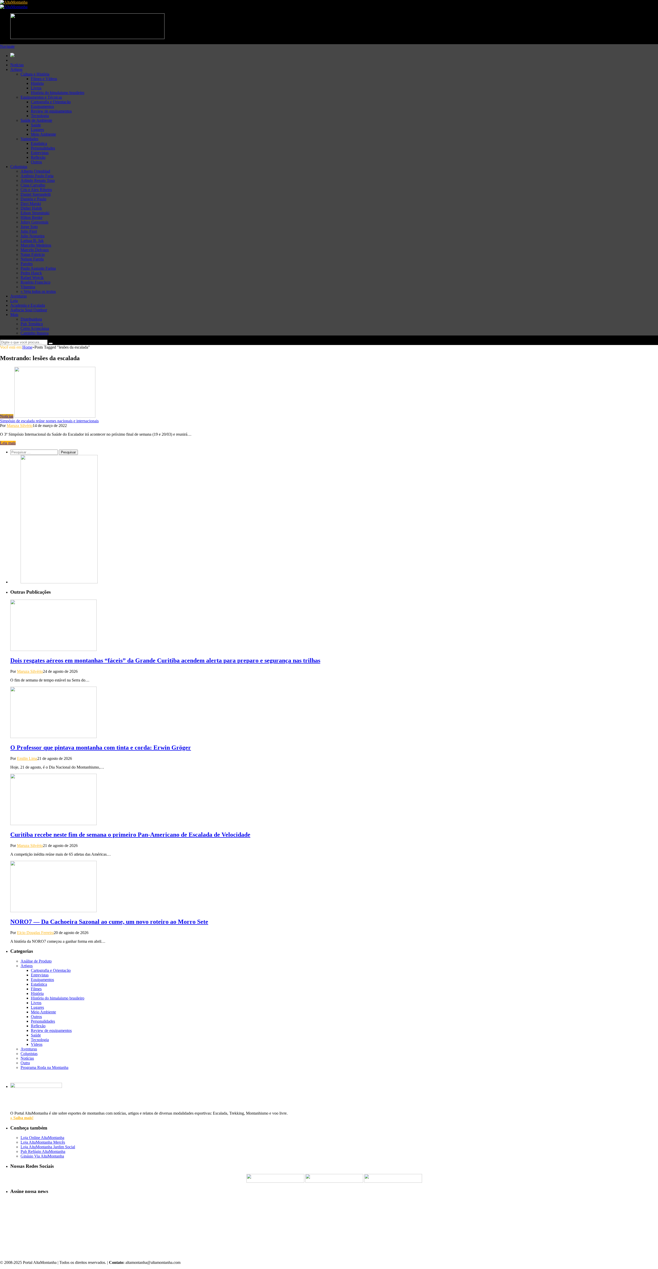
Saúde (36, 125)
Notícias (17, 65)
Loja (14, 300)
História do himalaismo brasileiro (57, 92)
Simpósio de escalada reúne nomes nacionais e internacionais (49, 421)
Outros (36, 162)
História (37, 83)
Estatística (39, 143)
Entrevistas (40, 153)
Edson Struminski (35, 213)
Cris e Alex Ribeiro (36, 190)
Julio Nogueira (32, 236)
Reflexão (38, 157)
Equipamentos (42, 106)
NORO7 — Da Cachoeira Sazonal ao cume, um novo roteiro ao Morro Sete (109, 921)
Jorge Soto (29, 227)
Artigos (16, 69)
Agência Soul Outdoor (28, 310)
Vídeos (36, 1044)
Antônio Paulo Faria (37, 176)
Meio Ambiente (43, 134)
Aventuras (18, 296)
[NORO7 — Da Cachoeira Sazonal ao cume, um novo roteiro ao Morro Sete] (53, 911)
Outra (25, 1063)
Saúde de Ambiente (36, 120)
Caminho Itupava (35, 333)
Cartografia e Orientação (51, 102)
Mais (14, 314)
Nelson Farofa (32, 259)
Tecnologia (40, 116)
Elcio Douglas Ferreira (35, 932)
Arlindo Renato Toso (38, 180)
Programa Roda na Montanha (44, 1067)
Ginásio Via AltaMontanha (42, 1156)
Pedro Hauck (31, 273)
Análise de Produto (36, 961)
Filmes (36, 989)
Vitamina (28, 287)
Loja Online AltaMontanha (42, 1137)
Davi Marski (31, 203)
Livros (36, 88)
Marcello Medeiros (36, 245)
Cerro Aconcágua (35, 328)
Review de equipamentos (51, 111)
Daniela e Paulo (33, 199)
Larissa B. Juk (32, 240)
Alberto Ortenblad (35, 171)
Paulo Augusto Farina (38, 268)
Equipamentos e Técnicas (41, 97)
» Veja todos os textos (38, 291)
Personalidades (43, 148)
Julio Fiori (29, 231)
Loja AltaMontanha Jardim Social (48, 1147)
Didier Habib (31, 208)
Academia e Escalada (27, 305)
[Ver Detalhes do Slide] (59, 582)
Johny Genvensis (34, 222)
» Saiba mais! (21, 1118)
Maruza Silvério (20, 425)
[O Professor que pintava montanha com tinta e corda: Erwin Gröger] (53, 736)
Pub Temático (32, 324)
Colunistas (18, 166)
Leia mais (8, 443)
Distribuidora (31, 319)
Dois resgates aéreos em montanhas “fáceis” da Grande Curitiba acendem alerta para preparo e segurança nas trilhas (165, 660)
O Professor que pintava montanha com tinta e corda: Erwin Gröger (100, 747)
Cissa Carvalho (33, 185)
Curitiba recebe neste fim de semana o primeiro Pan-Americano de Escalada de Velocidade (130, 834)
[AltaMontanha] (14, 2)
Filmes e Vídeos (44, 79)
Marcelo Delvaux (35, 250)
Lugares (37, 129)
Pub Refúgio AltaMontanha (43, 1151)
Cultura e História (35, 74)
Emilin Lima (27, 758)
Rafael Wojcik (32, 277)
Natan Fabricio (33, 254)
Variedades (29, 139)
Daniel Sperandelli (36, 194)
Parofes (27, 264)
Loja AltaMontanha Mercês (43, 1142)
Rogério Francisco (35, 282)
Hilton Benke (31, 217)
